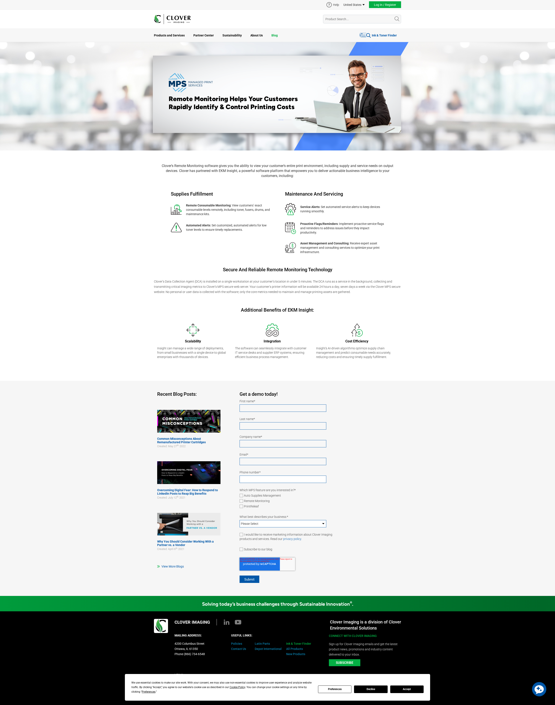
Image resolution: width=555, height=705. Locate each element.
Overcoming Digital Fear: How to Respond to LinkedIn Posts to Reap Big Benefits (187, 491)
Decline (371, 689)
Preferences (335, 689)
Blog (274, 35)
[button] (539, 689)
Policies (236, 643)
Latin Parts (262, 643)
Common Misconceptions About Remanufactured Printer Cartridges (181, 440)
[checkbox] (293, 501)
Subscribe (344, 663)
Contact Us (238, 649)
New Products (295, 654)
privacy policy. (292, 539)
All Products (294, 649)
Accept (407, 689)
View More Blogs (173, 566)
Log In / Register (385, 5)
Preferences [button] (148, 691)
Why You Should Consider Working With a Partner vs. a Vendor (185, 543)
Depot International (268, 649)
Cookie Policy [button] (237, 687)
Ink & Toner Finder (384, 35)
